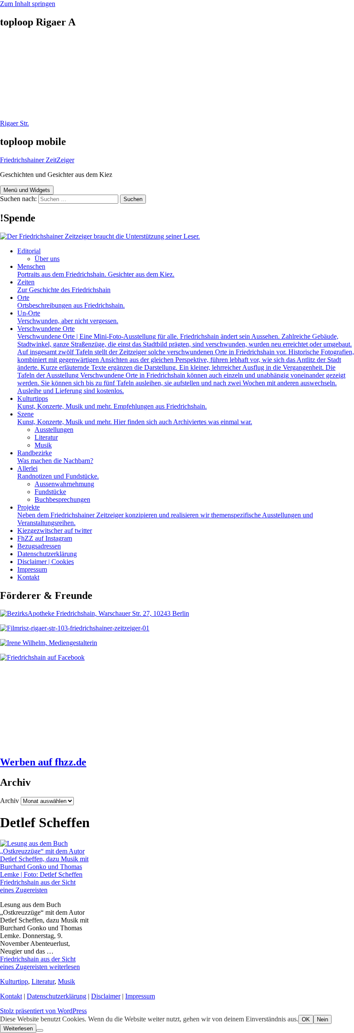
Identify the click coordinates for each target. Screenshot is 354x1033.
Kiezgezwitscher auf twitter (54, 530)
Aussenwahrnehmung (64, 484)
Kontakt (28, 577)
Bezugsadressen (39, 546)
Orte (71, 301)
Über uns (47, 258)
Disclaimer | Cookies (45, 561)
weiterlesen (40, 962)
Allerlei (58, 472)
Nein (322, 1019)
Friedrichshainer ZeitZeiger (37, 160)
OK (306, 1019)
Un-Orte (67, 316)
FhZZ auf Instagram (44, 538)
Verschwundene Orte (185, 359)
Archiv (9, 800)
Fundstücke (50, 491)
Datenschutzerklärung (47, 553)
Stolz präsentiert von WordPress (43, 1010)
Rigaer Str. (14, 123)
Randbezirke (55, 456)
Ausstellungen (54, 429)
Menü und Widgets (26, 190)
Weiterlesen (18, 1028)
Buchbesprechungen (62, 499)
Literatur (46, 437)
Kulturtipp (14, 981)
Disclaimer (105, 996)
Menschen (95, 270)
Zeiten (64, 285)
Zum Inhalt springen (27, 3)
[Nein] (39, 1030)
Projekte (165, 515)
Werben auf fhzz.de (43, 762)
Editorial (29, 251)
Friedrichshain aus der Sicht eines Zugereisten (38, 886)
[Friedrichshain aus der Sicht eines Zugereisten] (44, 874)
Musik (43, 445)
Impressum (32, 569)
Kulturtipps (112, 402)
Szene (134, 417)
